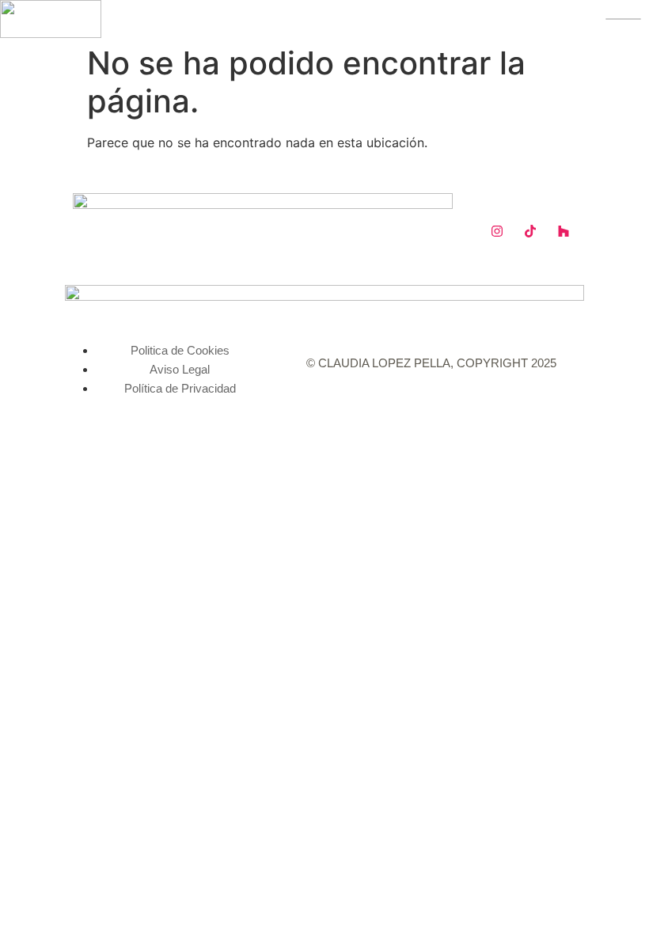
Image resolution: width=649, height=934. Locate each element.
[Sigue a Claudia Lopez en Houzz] (563, 231)
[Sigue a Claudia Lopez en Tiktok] (530, 231)
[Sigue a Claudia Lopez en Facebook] (497, 231)
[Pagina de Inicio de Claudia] (50, 19)
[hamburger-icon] (623, 19)
